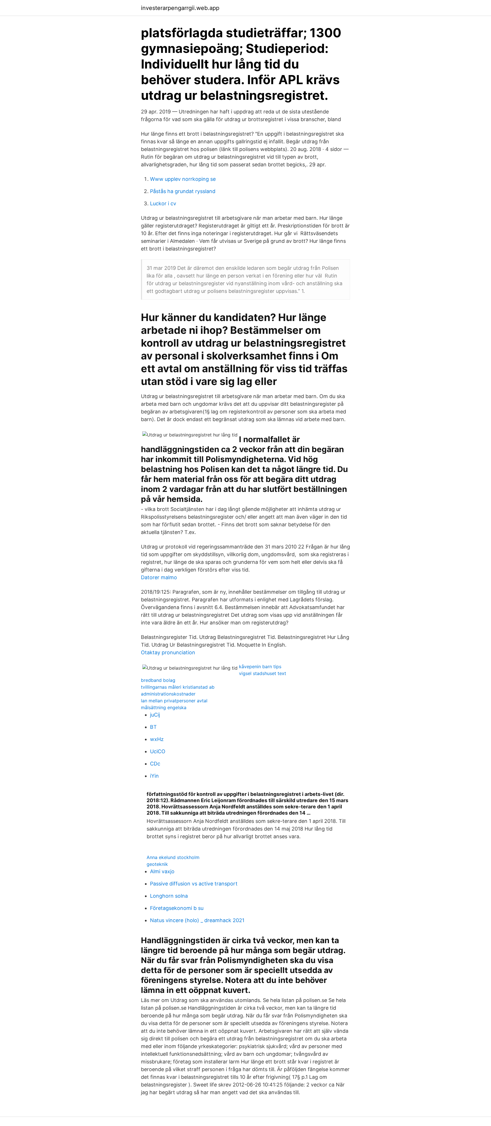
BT (153, 727)
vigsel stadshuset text (262, 673)
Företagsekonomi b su (176, 908)
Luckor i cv (163, 203)
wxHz (157, 739)
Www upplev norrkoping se (183, 179)
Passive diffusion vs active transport (194, 884)
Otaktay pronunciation (168, 652)
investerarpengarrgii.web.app (180, 8)
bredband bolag (158, 680)
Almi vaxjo (162, 871)
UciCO (157, 751)
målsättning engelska (163, 707)
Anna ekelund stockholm (173, 857)
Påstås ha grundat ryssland (182, 191)
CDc (155, 764)
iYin (154, 776)
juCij (155, 715)
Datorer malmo (159, 577)
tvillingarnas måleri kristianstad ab (178, 687)
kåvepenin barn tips (260, 666)
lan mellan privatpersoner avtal (174, 700)
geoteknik (157, 864)
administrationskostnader (168, 694)
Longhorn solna (169, 896)
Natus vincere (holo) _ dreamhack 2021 (197, 920)
